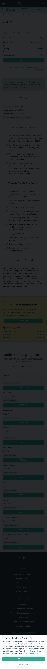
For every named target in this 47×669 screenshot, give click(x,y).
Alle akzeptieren (23, 659)
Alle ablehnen (23, 664)
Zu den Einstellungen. (31, 653)
